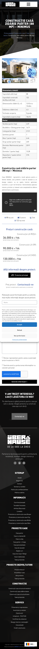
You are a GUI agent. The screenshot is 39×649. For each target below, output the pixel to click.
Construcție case (19, 33)
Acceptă (19, 324)
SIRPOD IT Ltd (17, 646)
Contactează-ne (26, 284)
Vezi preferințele (19, 336)
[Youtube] (19, 463)
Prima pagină (8, 33)
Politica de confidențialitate (19, 339)
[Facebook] (15, 463)
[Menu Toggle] (28, 4)
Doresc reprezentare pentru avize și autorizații (19, 359)
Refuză (19, 330)
